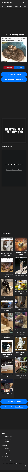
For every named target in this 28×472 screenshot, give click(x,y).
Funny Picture (9, 6)
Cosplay (16, 6)
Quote (24, 6)
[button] (23, 2)
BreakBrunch (9, 463)
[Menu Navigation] (2, 2)
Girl (20, 6)
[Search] (25, 2)
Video (3, 6)
